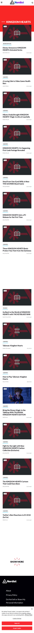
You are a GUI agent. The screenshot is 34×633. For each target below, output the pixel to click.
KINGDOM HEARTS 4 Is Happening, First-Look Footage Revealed (16, 149)
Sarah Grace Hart (7, 317)
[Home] (9, 583)
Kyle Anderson (6, 52)
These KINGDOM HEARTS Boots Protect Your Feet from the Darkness (17, 249)
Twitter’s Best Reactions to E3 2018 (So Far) (17, 516)
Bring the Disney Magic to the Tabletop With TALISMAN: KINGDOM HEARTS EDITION (14, 412)
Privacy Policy (11, 595)
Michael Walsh (6, 186)
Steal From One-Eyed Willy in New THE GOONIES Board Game (16, 182)
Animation (7, 43)
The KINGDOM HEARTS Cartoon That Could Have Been (15, 483)
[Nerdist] (17, 2)
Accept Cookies (17, 628)
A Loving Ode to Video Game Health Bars (16, 82)
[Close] (32, 609)
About (8, 590)
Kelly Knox (5, 417)
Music (5, 308)
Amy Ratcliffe (6, 220)
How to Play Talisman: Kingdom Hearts (15, 378)
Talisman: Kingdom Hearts (13, 346)
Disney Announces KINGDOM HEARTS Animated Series (14, 49)
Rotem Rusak (6, 119)
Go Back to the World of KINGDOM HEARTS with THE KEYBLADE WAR (16, 313)
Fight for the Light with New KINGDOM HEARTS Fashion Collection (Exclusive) (13, 448)
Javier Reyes (5, 86)
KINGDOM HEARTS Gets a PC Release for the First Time (14, 216)
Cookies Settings (17, 618)
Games (5, 77)
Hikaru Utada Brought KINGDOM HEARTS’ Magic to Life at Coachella (16, 116)
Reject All (17, 623)
